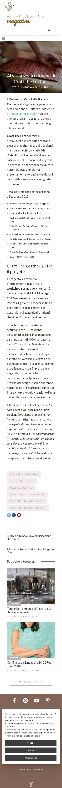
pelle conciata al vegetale (27, 494)
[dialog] (31, 736)
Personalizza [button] (30, 758)
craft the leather (21, 481)
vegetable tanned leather (27, 501)
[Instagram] (25, 700)
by (12, 616)
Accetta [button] (31, 743)
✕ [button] (56, 714)
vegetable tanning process (27, 507)
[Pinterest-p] (48, 700)
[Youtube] (37, 700)
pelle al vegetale (21, 487)
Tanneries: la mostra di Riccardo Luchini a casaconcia (30, 610)
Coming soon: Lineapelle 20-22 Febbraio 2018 (29, 664)
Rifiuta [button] (31, 750)
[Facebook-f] (14, 700)
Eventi (16, 87)
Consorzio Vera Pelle (24, 474)
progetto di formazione (22, 113)
